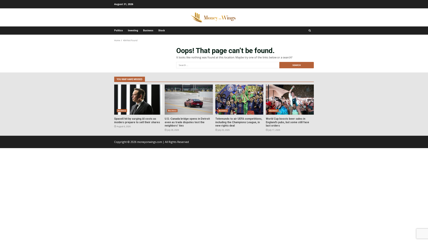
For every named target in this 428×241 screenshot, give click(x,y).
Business (148, 30)
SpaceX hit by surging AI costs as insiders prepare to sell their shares (138, 100)
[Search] (310, 30)
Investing (133, 30)
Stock (161, 30)
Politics (118, 30)
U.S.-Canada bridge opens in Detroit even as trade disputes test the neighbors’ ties (189, 100)
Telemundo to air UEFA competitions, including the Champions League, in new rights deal (239, 100)
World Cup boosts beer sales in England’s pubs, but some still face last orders (290, 100)
